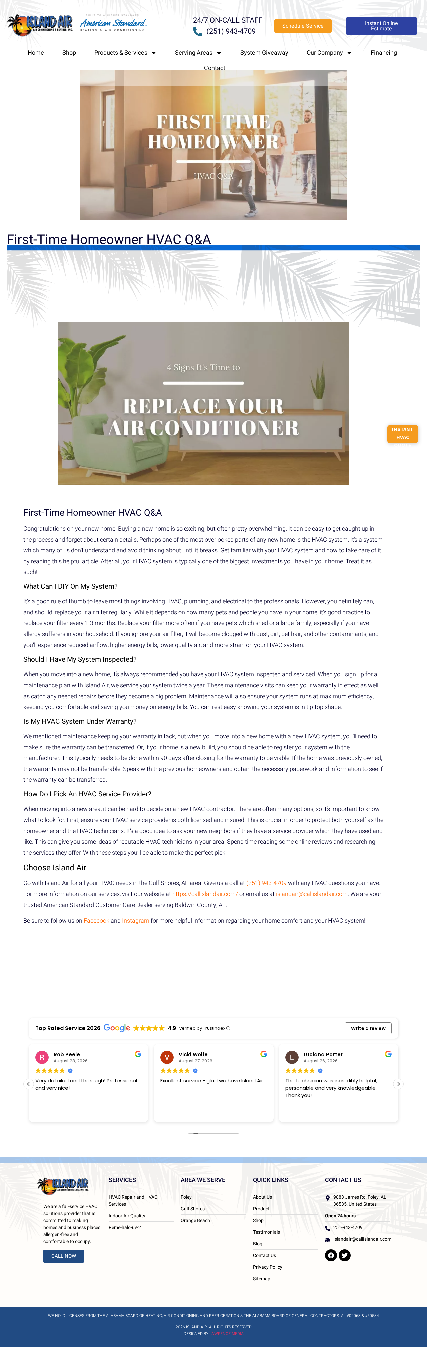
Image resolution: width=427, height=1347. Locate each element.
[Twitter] (345, 1255)
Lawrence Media (226, 1334)
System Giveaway (264, 52)
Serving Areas (193, 52)
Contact (214, 68)
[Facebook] (331, 1255)
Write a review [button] (368, 1028)
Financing (384, 52)
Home (36, 52)
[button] (398, 1084)
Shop (69, 52)
